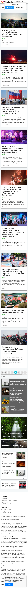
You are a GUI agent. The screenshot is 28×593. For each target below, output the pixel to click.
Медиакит (4, 498)
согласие (7, 581)
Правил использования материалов (9, 529)
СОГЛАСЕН (9, 584)
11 (22, 372)
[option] (14, 428)
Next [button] (25, 428)
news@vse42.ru (5, 511)
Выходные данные (6, 509)
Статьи (3, 415)
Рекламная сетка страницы (9, 500)
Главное (3, 376)
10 (18, 372)
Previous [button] (2, 428)
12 (25, 372)
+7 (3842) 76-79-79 (6, 513)
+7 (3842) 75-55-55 (6, 504)
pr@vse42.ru (4, 502)
